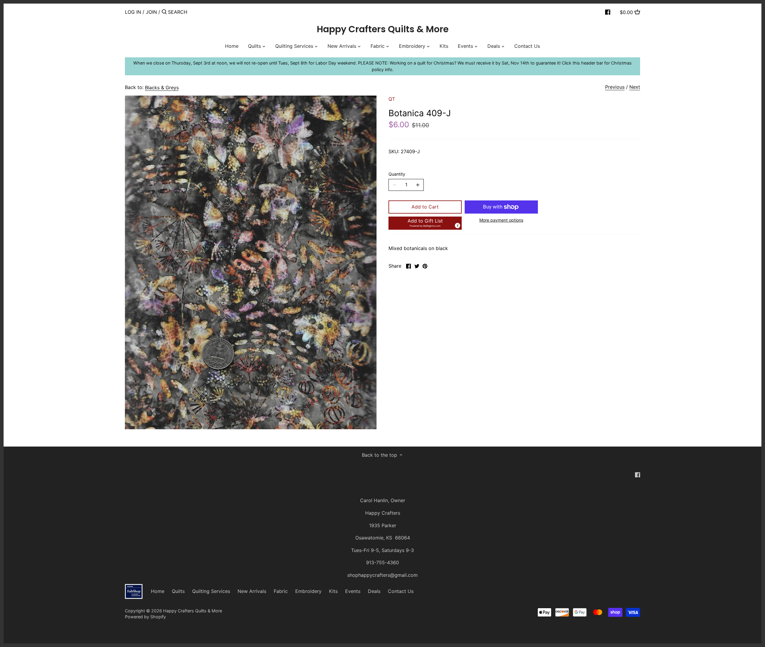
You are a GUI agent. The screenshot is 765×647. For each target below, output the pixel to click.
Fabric (281, 591)
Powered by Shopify (145, 616)
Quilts (178, 591)
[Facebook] (607, 11)
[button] (425, 223)
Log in (133, 12)
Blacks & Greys (162, 88)
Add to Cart (425, 207)
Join (151, 12)
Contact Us (401, 591)
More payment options (501, 220)
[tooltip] (457, 225)
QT (391, 99)
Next (634, 87)
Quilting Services (211, 591)
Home (157, 591)
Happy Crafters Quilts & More (383, 29)
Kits (333, 591)
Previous (615, 87)
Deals (374, 591)
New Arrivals (252, 591)
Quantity (396, 174)
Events (352, 591)
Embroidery (308, 591)
